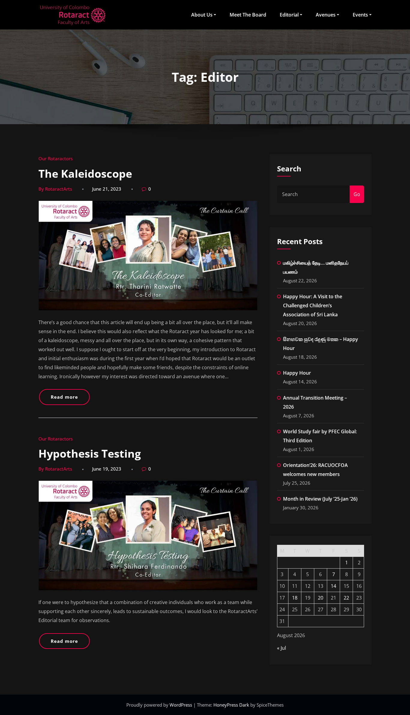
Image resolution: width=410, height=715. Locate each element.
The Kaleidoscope (85, 173)
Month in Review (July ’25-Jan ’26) (320, 499)
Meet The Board (248, 14)
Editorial (289, 14)
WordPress (181, 705)
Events (360, 14)
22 (346, 597)
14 (333, 586)
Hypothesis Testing (89, 453)
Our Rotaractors (55, 158)
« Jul (281, 648)
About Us (202, 14)
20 (320, 597)
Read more (64, 397)
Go (357, 194)
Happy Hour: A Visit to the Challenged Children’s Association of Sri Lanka (312, 305)
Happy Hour (297, 373)
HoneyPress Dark (231, 705)
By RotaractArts (55, 189)
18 (294, 597)
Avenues (326, 14)
